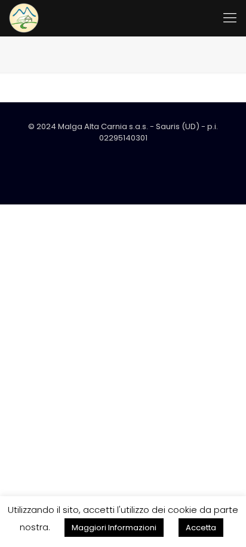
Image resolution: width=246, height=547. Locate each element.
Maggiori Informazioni (114, 527)
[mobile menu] (230, 18)
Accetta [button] (201, 527)
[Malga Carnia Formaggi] (24, 18)
